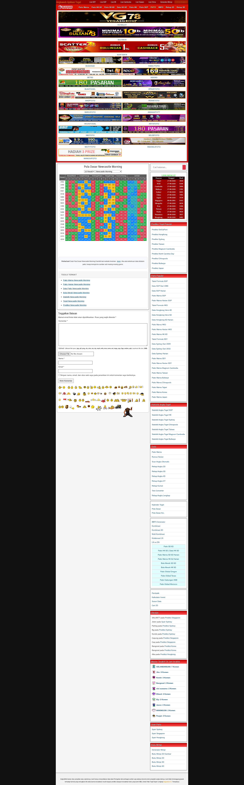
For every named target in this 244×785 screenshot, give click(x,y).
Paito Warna (84, 7)
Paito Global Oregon (168, 572)
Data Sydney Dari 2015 (161, 349)
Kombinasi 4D (157, 530)
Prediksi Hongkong (168, 654)
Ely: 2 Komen (162, 699)
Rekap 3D (181, 7)
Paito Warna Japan (159, 397)
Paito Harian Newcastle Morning (76, 284)
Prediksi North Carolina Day (163, 254)
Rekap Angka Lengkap (161, 495)
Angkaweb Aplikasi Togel (68, 2)
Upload (102, 348)
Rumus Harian (157, 457)
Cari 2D (155, 605)
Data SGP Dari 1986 (160, 286)
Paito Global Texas (168, 576)
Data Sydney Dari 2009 (161, 344)
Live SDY (92, 2)
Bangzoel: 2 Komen (164, 683)
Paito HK (133, 7)
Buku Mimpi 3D (158, 762)
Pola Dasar (156, 509)
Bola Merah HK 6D (168, 567)
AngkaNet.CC (167, 781)
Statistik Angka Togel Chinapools (165, 425)
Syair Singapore (158, 733)
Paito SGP (143, 7)
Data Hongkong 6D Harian (162, 320)
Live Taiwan (140, 2)
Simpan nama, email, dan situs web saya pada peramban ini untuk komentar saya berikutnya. (98, 375)
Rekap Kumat (157, 486)
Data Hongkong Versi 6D (162, 315)
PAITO (153, 7)
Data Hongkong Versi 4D (162, 310)
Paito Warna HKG (159, 325)
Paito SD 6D (109, 7)
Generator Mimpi (166, 2)
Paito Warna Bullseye (160, 378)
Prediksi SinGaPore (159, 230)
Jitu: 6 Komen (162, 672)
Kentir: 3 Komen (163, 678)
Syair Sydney (166, 622)
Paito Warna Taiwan (160, 373)
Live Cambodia (126, 2)
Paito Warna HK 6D (159, 334)
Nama (61, 358)
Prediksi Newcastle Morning (74, 305)
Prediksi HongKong (159, 234)
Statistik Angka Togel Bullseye (164, 439)
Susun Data (156, 601)
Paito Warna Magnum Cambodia (165, 368)
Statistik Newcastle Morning (74, 297)
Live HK (113, 2)
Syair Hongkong (158, 737)
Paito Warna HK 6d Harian (168, 559)
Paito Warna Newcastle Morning (76, 280)
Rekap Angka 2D (158, 466)
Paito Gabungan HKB (168, 580)
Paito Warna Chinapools (161, 383)
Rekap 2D (170, 7)
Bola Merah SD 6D (168, 563)
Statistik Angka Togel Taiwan (163, 429)
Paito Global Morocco (168, 584)
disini (119, 261)
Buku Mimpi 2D (158, 758)
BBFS (160, 7)
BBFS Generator (158, 522)
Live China (152, 2)
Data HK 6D (122, 7)
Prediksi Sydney (158, 239)
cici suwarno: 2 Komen (166, 689)
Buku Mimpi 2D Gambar (161, 754)
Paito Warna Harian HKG (162, 329)
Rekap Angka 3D (158, 471)
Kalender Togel (158, 505)
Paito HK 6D (97, 7)
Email (61, 367)
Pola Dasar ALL (158, 513)
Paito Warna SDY (159, 358)
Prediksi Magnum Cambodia (163, 249)
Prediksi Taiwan (158, 244)
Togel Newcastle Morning (73, 301)
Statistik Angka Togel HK (161, 415)
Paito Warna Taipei (159, 387)
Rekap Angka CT (158, 481)
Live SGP (103, 2)
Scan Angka (181, 2)
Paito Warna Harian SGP (162, 300)
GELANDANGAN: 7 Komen (167, 667)
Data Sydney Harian (160, 354)
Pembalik (155, 593)
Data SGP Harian (159, 291)
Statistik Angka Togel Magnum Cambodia (168, 434)
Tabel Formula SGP (160, 281)
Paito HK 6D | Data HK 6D (168, 551)
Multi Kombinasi (158, 534)
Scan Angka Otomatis (160, 462)
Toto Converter (158, 491)
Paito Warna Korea (159, 392)
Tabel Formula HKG (160, 305)
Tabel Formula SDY (159, 339)
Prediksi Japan (158, 268)
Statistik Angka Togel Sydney (163, 420)
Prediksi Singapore (172, 618)
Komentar (63, 321)
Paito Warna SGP (159, 296)
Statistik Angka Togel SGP (162, 410)
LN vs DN (155, 542)
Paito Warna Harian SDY (162, 363)
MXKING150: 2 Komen (165, 710)
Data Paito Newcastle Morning (76, 288)
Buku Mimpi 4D (158, 766)
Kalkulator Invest (158, 597)
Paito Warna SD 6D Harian (168, 555)
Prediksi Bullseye (158, 263)
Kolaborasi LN (157, 538)
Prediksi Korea (170, 646)
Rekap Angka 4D (158, 476)
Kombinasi (156, 526)
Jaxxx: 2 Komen (163, 705)
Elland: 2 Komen (163, 694)
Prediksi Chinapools (160, 259)
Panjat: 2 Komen (163, 716)
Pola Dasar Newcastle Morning (103, 166)
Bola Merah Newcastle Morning (76, 293)
